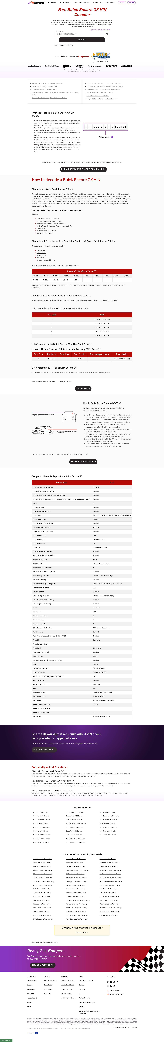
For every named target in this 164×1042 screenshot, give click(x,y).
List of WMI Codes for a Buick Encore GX (44, 90)
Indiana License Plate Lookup (42, 908)
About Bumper (31, 981)
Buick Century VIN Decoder (41, 820)
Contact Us (82, 989)
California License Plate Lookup (42, 874)
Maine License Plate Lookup (75, 863)
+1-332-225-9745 (115, 990)
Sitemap (81, 1007)
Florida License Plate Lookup (42, 889)
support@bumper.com (116, 994)
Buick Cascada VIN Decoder (41, 816)
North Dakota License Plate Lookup (77, 919)
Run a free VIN (44, 750)
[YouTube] (118, 982)
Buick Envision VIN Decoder (41, 839)
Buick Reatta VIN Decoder (74, 831)
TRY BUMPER (83, 388)
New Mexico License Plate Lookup (76, 908)
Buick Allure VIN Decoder (40, 812)
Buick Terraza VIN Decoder (108, 831)
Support (81, 985)
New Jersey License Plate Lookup (76, 904)
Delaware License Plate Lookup (42, 885)
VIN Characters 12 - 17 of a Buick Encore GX (100, 93)
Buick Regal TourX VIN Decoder (75, 839)
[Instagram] (108, 982)
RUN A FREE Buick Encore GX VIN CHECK (83, 169)
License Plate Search (67, 981)
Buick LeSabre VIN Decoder (74, 816)
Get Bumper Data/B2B (86, 981)
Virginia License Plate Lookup (109, 900)
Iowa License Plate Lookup (41, 912)
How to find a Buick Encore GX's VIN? (98, 96)
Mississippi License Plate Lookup (76, 881)
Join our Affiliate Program (87, 1002)
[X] (108, 986)
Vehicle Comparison (50, 981)
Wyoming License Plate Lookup (109, 915)
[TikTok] (115, 982)
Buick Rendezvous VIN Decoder (76, 842)
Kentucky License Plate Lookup (42, 919)
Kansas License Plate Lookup (42, 915)
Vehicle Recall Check (67, 985)
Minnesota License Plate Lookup (76, 878)
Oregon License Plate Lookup (109, 866)
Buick (48, 942)
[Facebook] (111, 982)
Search (82, 40)
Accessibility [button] (30, 1033)
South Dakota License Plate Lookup (111, 881)
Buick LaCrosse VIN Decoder (75, 812)
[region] (82, 275)
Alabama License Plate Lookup (42, 859)
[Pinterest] (115, 986)
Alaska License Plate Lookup (41, 863)
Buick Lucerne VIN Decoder (74, 820)
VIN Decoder (41, 942)
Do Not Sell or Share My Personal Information (89, 1012)
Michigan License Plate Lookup (75, 874)
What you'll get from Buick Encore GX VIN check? (47, 83)
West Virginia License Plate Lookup (110, 908)
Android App (31, 989)
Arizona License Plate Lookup (42, 866)
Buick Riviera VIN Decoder (108, 812)
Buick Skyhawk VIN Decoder (108, 820)
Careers (29, 1002)
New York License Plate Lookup (76, 912)
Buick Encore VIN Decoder (41, 831)
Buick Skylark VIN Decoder (108, 824)
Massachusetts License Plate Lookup (77, 870)
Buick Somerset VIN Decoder (109, 827)
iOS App (29, 985)
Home (34, 942)
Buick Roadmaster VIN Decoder (109, 816)
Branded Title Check (67, 989)
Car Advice (30, 994)
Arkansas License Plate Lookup (42, 870)
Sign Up (131, 3)
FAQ (80, 994)
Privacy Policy (132, 1027)
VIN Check (47, 994)
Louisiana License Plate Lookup (76, 859)
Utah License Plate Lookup (108, 893)
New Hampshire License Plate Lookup (78, 900)
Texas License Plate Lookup (108, 889)
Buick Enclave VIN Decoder (41, 827)
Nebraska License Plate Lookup (76, 893)
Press (29, 1007)
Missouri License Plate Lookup (75, 885)
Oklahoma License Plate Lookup (109, 863)
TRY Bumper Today (42, 965)
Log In (122, 3)
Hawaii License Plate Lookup (41, 896)
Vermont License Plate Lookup (109, 896)
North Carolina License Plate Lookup (77, 915)
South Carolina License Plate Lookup (111, 878)
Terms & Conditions (120, 1027)
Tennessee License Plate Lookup (110, 885)
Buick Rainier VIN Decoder (74, 827)
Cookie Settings (6, 1040)
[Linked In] (111, 986)
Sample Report (32, 998)
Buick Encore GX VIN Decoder (42, 835)
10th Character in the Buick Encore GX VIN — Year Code (104, 83)
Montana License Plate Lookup (75, 889)
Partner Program (84, 998)
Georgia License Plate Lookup (42, 893)
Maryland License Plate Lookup (75, 866)
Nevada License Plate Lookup (75, 896)
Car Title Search (66, 994)
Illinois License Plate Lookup (41, 904)
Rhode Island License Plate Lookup (110, 874)
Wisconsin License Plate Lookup (109, 912)
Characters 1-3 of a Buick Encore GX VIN (44, 86)
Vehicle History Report (68, 998)
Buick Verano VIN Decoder (108, 835)
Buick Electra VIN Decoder (41, 824)
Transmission (41, 253)
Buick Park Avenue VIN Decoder (76, 824)
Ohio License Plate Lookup (108, 859)
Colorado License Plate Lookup (42, 878)
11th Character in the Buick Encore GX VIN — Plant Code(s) (105, 86)
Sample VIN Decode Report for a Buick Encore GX (102, 99)
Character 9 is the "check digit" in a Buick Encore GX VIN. (49, 98)
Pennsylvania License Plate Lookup (110, 870)
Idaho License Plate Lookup (41, 900)
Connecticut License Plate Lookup (43, 881)
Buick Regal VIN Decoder (74, 835)
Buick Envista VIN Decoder (41, 842)
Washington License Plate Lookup (110, 904)
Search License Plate (83, 461)
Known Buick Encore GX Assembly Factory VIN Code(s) (103, 90)
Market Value (48, 985)
